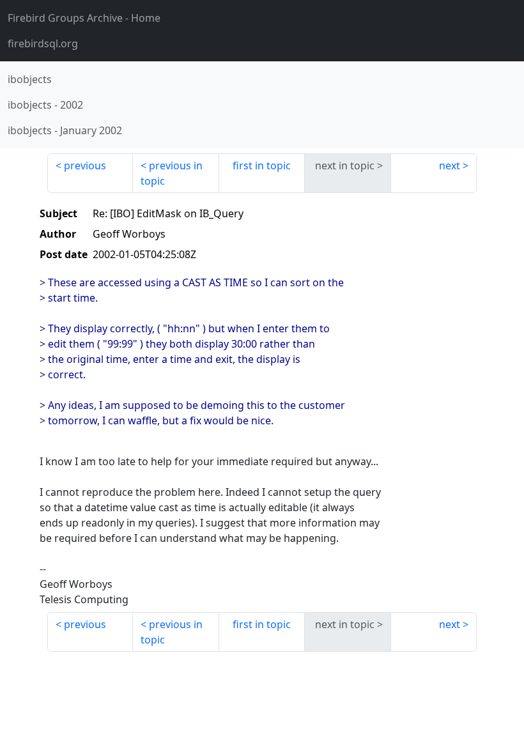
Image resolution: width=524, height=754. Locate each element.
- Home (84, 18)
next (449, 165)
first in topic (262, 165)
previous (85, 165)
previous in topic (172, 173)
